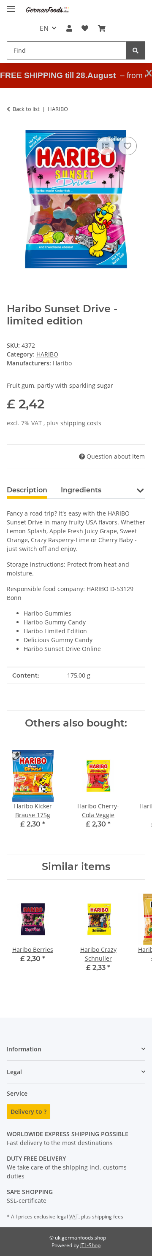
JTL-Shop (90, 1245)
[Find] (135, 50)
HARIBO (47, 354)
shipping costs (80, 423)
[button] (69, 28)
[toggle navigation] (11, 5)
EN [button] (44, 28)
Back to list (26, 109)
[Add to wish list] (127, 146)
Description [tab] (27, 490)
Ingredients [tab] (81, 490)
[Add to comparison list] (105, 146)
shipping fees (107, 1216)
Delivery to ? (28, 1111)
